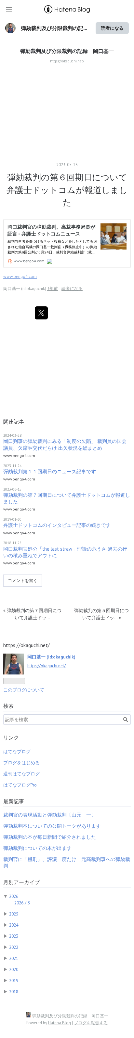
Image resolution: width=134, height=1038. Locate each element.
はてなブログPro (20, 785)
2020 (13, 969)
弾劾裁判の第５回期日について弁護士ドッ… (101, 614)
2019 (13, 980)
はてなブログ (17, 751)
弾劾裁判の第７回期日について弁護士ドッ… (32, 614)
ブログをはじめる (21, 763)
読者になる (112, 28)
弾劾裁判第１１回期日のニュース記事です (49, 471)
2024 (13, 925)
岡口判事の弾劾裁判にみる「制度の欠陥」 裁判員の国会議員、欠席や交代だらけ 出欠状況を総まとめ (65, 444)
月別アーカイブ (21, 882)
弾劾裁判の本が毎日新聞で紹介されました (49, 837)
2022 (13, 947)
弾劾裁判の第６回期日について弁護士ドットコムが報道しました (67, 190)
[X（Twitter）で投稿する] (41, 312)
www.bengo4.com (20, 276)
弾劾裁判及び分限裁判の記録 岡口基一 (67, 51)
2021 (13, 958)
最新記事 (13, 801)
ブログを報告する (91, 1023)
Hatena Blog (59, 1023)
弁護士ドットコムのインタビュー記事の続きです (57, 525)
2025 (13, 914)
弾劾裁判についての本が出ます (37, 848)
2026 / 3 (22, 903)
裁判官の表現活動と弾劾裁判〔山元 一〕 (49, 815)
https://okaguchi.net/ (46, 666)
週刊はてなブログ (21, 774)
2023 (13, 936)
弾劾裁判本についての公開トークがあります (52, 826)
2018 (13, 992)
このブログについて (23, 690)
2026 (13, 896)
